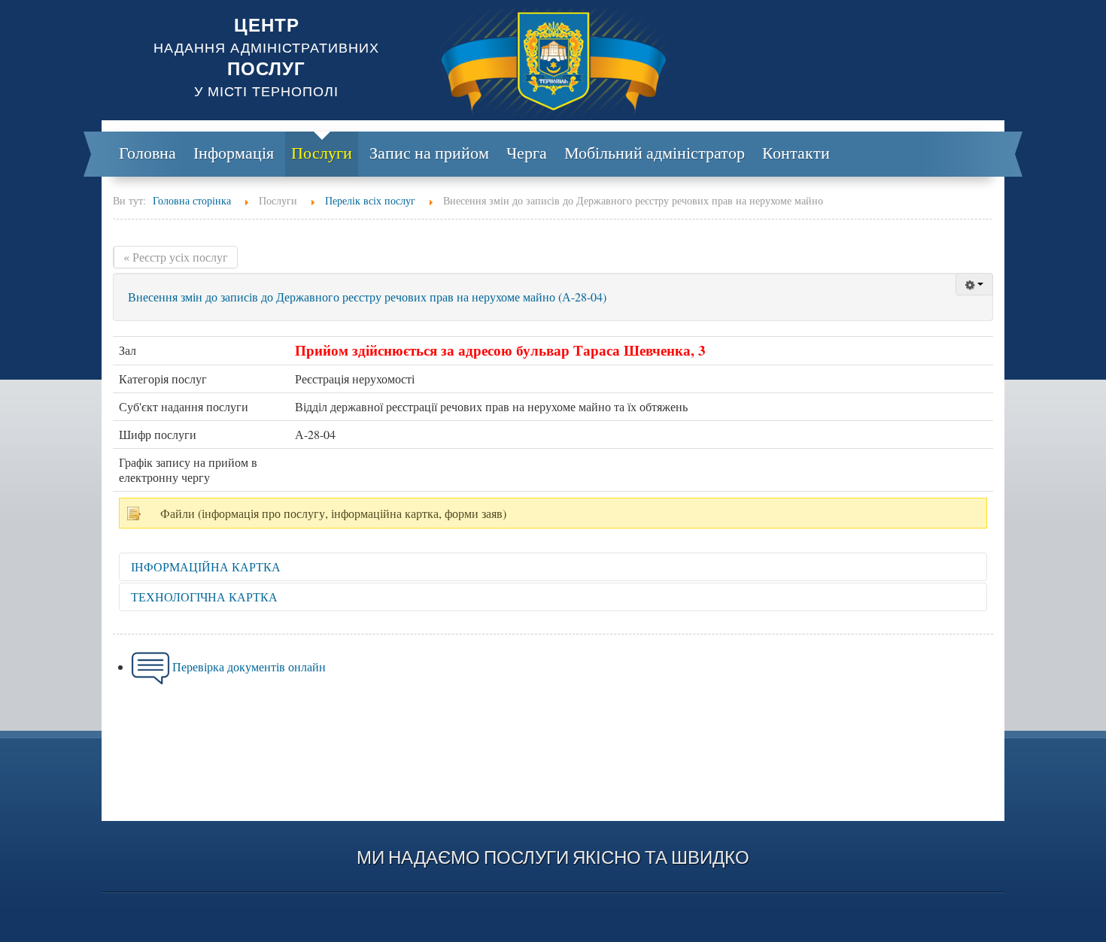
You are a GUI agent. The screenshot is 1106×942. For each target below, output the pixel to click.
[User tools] (974, 284)
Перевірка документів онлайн (249, 666)
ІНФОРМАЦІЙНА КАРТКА (206, 566)
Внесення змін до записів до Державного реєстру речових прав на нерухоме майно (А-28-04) (367, 296)
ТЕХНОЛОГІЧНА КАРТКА (204, 596)
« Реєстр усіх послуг (175, 257)
